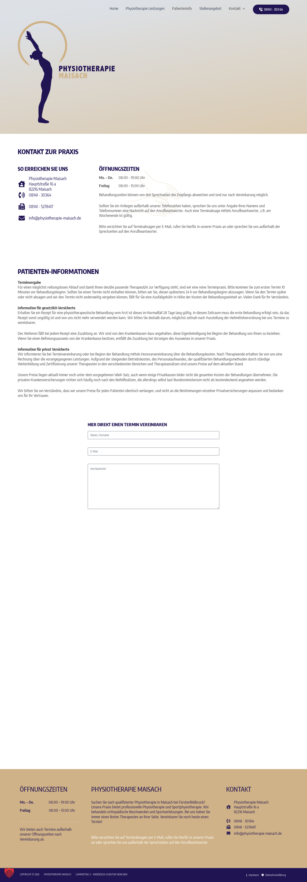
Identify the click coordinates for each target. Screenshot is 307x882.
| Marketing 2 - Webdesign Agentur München (101, 874)
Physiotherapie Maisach (58, 874)
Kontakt (235, 8)
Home (114, 8)
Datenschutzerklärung (275, 875)
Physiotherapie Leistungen (145, 8)
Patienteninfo (182, 8)
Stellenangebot (210, 8)
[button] (243, 8)
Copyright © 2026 (30, 874)
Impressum (253, 875)
